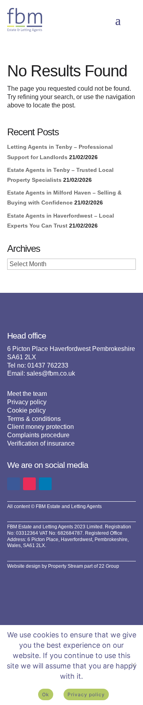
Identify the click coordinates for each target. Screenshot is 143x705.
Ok (45, 694)
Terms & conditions (34, 418)
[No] (133, 665)
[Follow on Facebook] (13, 483)
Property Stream (65, 566)
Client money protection (40, 426)
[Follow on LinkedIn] (45, 483)
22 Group (109, 566)
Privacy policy (26, 402)
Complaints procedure (38, 435)
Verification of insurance (41, 443)
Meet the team (27, 393)
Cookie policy (26, 410)
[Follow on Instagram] (29, 483)
